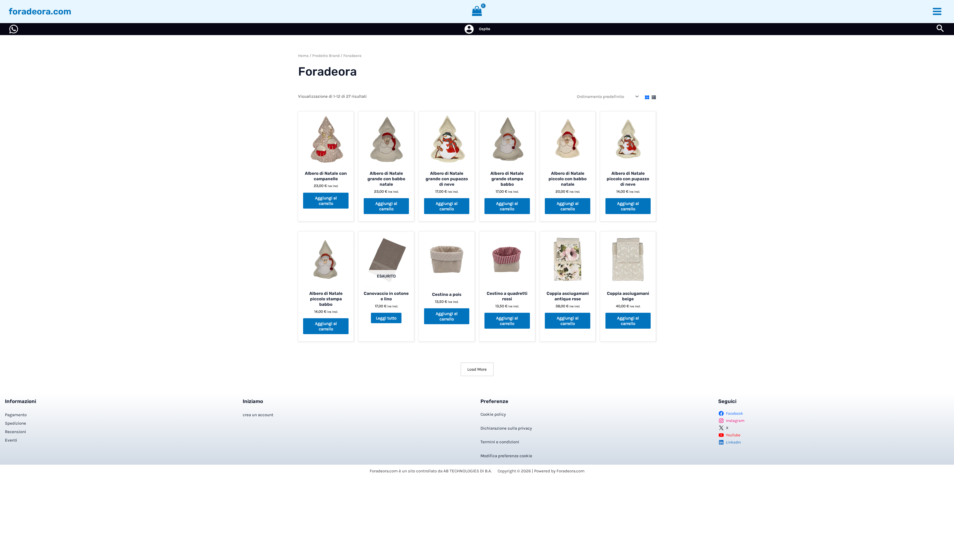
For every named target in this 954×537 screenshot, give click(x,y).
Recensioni (15, 431)
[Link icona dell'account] (469, 29)
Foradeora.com (40, 11)
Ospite (484, 29)
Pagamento (16, 414)
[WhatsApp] (14, 29)
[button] (940, 29)
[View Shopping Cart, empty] (477, 11)
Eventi (11, 440)
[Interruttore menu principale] (937, 11)
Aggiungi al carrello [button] (326, 200)
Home (303, 55)
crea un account (258, 414)
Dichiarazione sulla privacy (506, 427)
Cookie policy (493, 414)
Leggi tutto (386, 317)
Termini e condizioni (499, 441)
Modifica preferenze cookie (506, 455)
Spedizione (15, 423)
